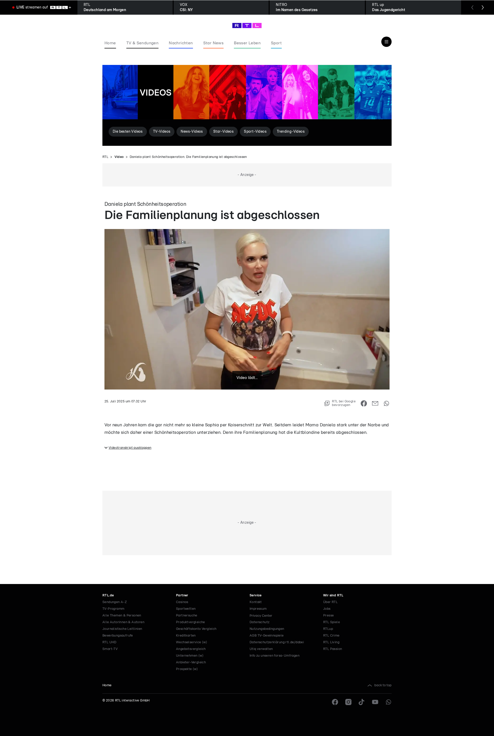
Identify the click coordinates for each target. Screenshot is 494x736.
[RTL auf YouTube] (375, 702)
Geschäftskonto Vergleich (196, 629)
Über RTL (330, 602)
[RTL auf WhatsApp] (388, 702)
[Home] (247, 25)
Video (119, 157)
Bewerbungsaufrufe (117, 635)
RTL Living (331, 642)
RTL (105, 157)
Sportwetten (186, 609)
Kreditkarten (186, 635)
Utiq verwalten (261, 649)
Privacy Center (261, 615)
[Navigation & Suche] (386, 42)
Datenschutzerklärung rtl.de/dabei (277, 642)
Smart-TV (110, 649)
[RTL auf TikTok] (362, 702)
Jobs (327, 609)
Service (256, 595)
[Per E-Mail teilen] (375, 403)
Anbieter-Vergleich (191, 662)
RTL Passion (332, 649)
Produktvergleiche (190, 622)
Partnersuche (186, 615)
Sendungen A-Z (114, 602)
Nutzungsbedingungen (267, 629)
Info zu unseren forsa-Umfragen (274, 655)
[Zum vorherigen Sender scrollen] (472, 7)
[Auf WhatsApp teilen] (386, 403)
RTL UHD (109, 642)
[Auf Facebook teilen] (364, 403)
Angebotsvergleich (191, 649)
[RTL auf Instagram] (348, 702)
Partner (182, 595)
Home (107, 685)
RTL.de (108, 595)
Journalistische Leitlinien (122, 629)
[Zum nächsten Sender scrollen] (483, 7)
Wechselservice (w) (191, 642)
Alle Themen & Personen (121, 615)
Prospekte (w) (187, 669)
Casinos (182, 602)
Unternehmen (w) (190, 655)
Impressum (258, 609)
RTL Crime (331, 635)
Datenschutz (259, 622)
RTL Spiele (331, 622)
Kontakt (256, 602)
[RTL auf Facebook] (335, 702)
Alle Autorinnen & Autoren (123, 622)
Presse (328, 615)
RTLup (328, 629)
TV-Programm (113, 609)
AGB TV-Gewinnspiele (267, 635)
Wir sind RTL (333, 595)
